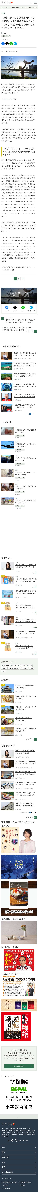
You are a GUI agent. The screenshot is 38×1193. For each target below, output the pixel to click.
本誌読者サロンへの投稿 (9, 1182)
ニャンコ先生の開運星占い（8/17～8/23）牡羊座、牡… (25, 647)
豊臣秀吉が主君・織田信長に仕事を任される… (25, 686)
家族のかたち (6, 36)
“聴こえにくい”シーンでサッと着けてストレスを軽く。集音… (25, 620)
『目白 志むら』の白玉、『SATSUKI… (23, 719)
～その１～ (6, 99)
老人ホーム (24, 668)
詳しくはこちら (19, 1066)
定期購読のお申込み (25, 1182)
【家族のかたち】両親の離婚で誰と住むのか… (25, 431)
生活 (7, 7)
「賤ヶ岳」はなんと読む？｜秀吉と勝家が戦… (25, 708)
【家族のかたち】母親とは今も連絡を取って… (25, 487)
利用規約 (22, 1185)
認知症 (5, 668)
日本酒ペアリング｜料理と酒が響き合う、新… (25, 730)
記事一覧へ (29, 739)
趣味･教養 (5, 1157)
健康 (16, 617)
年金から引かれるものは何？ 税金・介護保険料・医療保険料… (26, 580)
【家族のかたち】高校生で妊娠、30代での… (24, 473)
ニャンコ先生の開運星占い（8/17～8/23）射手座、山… (25, 606)
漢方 (4, 671)
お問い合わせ (6, 1188)
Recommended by (24, 414)
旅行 (3, 1152)
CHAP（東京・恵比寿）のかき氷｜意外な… (25, 697)
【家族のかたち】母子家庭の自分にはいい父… (25, 459)
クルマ (14, 665)
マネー (30, 665)
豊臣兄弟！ (6, 665)
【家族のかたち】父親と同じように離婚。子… (25, 501)
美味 (3, 1147)
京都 (32, 668)
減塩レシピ (22, 665)
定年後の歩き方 (14, 668)
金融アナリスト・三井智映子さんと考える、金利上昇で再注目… (25, 566)
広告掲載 (5, 1185)
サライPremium (7, 1172)
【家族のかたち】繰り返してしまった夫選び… (25, 445)
